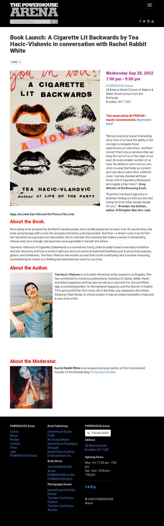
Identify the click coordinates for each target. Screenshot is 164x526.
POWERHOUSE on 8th (61, 475)
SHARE (15, 62)
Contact (15, 443)
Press (13, 447)
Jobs (13, 451)
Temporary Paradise (103, 372)
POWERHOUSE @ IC (60, 479)
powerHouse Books (60, 431)
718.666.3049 (99, 433)
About (14, 435)
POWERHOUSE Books (23, 455)
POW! (51, 435)
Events (14, 431)
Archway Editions (58, 439)
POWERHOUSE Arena (119, 85)
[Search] (54, 21)
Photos (14, 439)
